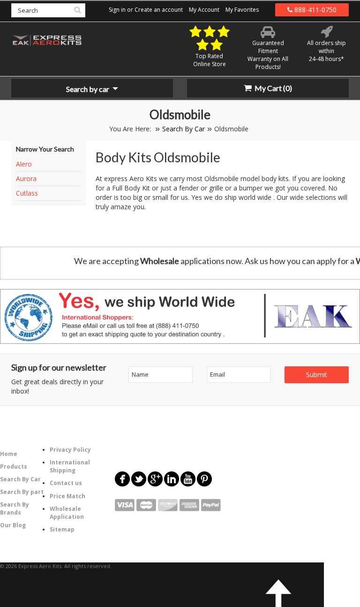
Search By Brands (14, 508)
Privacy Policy (70, 450)
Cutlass (27, 193)
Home (8, 454)
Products (13, 466)
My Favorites (242, 10)
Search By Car (183, 128)
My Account (204, 10)
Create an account (159, 10)
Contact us (66, 483)
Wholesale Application (67, 513)
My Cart (272, 87)
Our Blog (13, 525)
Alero (24, 163)
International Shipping (70, 466)
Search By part (22, 492)
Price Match (67, 496)
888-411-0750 (314, 9)
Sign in (117, 10)
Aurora (26, 178)
